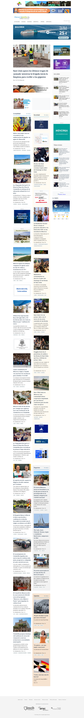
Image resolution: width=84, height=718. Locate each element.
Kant (38, 625)
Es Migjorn (18, 495)
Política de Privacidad (53, 699)
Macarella (28, 150)
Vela (44, 587)
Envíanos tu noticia (37, 699)
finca (19, 334)
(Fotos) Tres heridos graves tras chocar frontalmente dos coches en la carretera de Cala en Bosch (64, 105)
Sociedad (29, 21)
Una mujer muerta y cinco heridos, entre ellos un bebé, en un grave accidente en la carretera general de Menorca (64, 80)
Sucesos (23, 21)
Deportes (36, 21)
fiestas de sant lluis (37, 186)
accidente (15, 534)
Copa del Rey (36, 550)
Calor (17, 280)
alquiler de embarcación (17, 150)
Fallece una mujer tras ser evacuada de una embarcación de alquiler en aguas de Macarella (64, 97)
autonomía (40, 417)
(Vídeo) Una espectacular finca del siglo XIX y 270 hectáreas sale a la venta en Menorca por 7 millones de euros (21, 320)
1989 (14, 495)
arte (16, 460)
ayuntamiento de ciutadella (22, 652)
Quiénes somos (20, 699)
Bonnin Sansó (16, 334)
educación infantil (24, 204)
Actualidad (17, 21)
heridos (25, 534)
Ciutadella (15, 204)
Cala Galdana (24, 150)
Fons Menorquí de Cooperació (43, 244)
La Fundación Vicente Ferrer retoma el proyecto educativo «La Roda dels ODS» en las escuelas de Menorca (41, 227)
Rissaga (22, 423)
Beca (14, 386)
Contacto (25, 699)
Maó (40, 550)
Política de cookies (45, 699)
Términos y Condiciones (62, 699)
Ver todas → (28, 113)
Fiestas (35, 372)
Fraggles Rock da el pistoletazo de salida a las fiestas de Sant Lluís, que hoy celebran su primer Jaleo (41, 356)
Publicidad (30, 699)
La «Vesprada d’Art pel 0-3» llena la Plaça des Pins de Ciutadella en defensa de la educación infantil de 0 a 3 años (21, 189)
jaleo (45, 295)
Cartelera (49, 21)
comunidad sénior (36, 418)
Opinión (42, 21)
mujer (42, 654)
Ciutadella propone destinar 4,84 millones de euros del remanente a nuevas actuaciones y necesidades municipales (22, 638)
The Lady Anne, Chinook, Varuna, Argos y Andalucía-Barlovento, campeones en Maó (41, 534)
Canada (17, 386)
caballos (44, 184)
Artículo (35, 625)
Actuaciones (15, 652)
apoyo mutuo (36, 417)
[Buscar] (69, 22)
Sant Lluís (42, 372)
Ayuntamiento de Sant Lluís (38, 184)
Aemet (14, 280)
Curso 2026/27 (22, 386)
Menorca (21, 280)
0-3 (14, 460)
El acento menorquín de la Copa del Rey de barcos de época (41, 572)
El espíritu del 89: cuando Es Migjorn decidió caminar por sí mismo (22, 482)
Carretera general (20, 534)
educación (19, 204)
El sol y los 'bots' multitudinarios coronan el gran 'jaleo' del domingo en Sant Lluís (40, 168)
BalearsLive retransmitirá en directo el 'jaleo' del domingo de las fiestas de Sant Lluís (41, 278)
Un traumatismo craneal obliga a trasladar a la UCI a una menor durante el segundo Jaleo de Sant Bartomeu (64, 114)
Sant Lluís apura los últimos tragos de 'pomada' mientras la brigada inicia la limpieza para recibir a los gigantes (30, 74)
